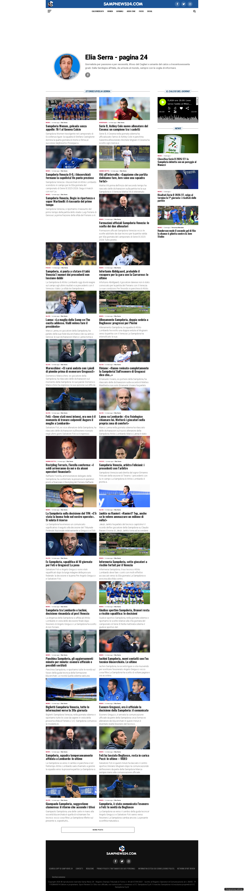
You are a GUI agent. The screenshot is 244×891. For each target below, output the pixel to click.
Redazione (90, 868)
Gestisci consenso (58, 877)
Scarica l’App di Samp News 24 (61, 868)
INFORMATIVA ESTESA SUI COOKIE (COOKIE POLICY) (156, 868)
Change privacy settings (233, 889)
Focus (141, 11)
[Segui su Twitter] (122, 861)
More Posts (98, 830)
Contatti (79, 868)
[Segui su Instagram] (128, 861)
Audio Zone (131, 11)
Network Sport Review (186, 868)
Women (110, 11)
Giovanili (119, 11)
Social (149, 11)
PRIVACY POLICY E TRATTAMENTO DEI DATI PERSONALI (116, 868)
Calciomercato (98, 11)
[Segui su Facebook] (115, 861)
